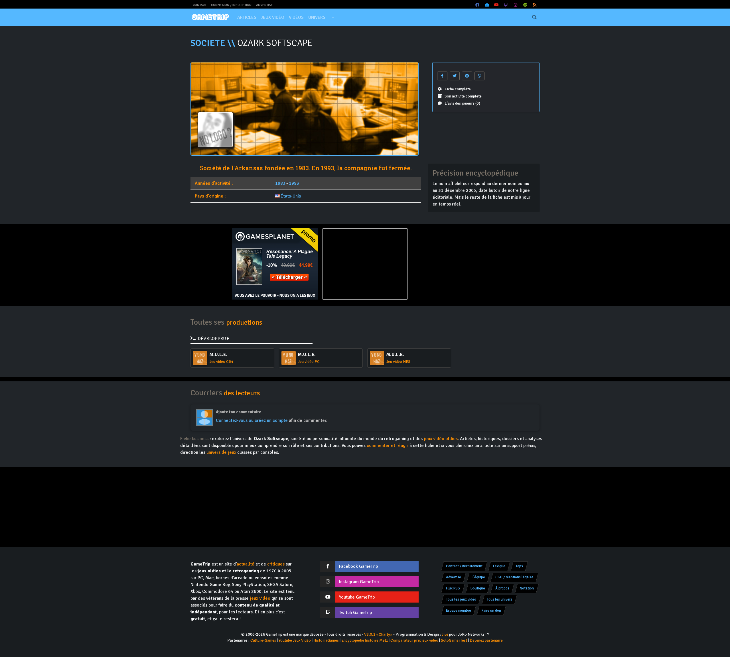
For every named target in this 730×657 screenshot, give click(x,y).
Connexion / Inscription (231, 5)
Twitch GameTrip (355, 612)
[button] (333, 17)
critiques (276, 564)
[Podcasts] (525, 5)
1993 (294, 183)
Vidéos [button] (296, 17)
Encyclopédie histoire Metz (364, 640)
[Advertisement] (455, 264)
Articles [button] (246, 17)
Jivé (445, 634)
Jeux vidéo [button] (272, 17)
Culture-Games (263, 640)
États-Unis (291, 196)
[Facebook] (477, 5)
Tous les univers (499, 599)
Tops (519, 566)
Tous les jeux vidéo (461, 599)
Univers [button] (316, 17)
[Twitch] (506, 5)
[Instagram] (516, 5)
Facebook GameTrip (358, 566)
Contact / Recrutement (464, 566)
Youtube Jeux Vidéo (295, 640)
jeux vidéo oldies (441, 439)
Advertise (264, 5)
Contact (199, 5)
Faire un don (491, 610)
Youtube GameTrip (357, 597)
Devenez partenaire (486, 640)
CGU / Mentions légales (514, 577)
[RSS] (535, 5)
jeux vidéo (260, 598)
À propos (502, 588)
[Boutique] (487, 5)
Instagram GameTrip (359, 582)
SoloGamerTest (454, 640)
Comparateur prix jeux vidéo (414, 640)
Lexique (499, 566)
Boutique (478, 588)
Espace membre (458, 610)
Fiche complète (458, 89)
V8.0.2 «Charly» (378, 634)
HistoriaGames (326, 640)
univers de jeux (221, 452)
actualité (245, 564)
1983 (280, 183)
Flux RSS (453, 588)
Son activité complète (463, 96)
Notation (527, 588)
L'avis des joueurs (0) (462, 103)
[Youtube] (497, 5)
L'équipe (478, 577)
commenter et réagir (387, 445)
